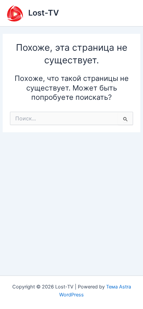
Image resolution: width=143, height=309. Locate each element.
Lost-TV (43, 13)
